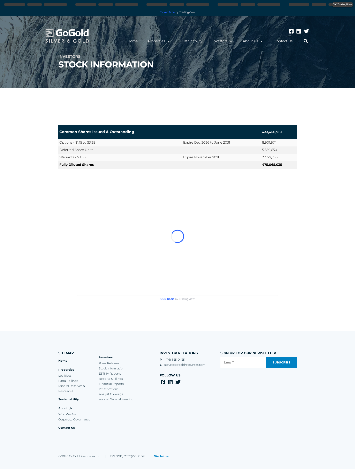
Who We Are (67, 414)
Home (133, 41)
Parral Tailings (68, 381)
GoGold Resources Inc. (67, 36)
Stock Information (111, 368)
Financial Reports (111, 384)
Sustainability (191, 41)
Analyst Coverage (111, 394)
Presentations (108, 389)
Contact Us (283, 41)
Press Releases (109, 363)
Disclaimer (162, 456)
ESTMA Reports (110, 373)
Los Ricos (64, 375)
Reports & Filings (111, 379)
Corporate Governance (74, 419)
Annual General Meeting (116, 399)
